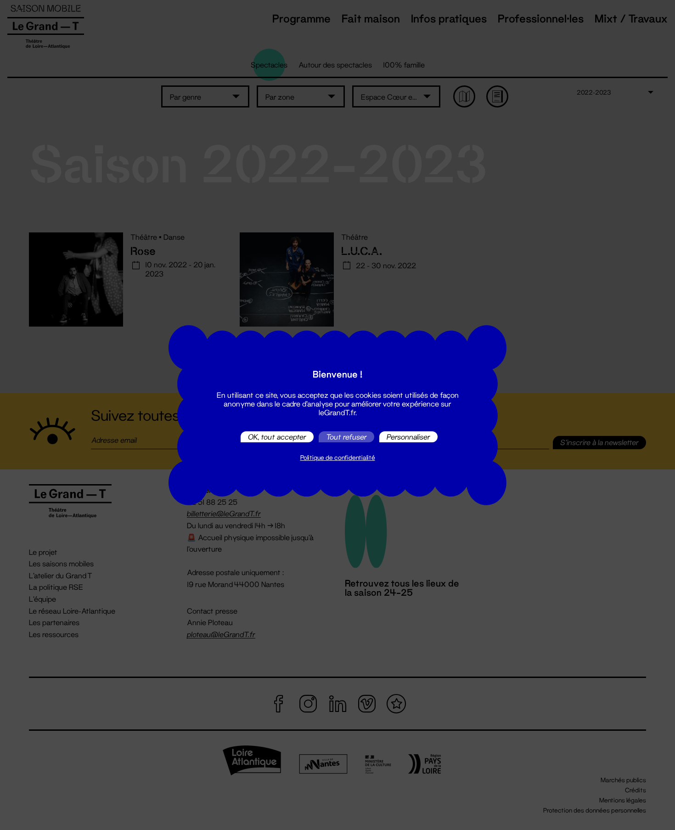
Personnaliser (408, 436)
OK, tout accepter (277, 436)
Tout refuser (346, 436)
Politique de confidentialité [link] (337, 457)
